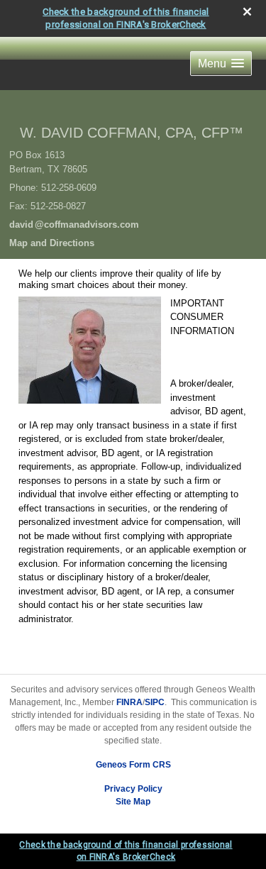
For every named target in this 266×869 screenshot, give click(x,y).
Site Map (133, 802)
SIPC (155, 702)
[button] (221, 63)
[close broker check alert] (247, 11)
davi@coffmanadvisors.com (74, 224)
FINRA (129, 702)
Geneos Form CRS (133, 765)
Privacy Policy (133, 789)
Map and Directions (51, 243)
